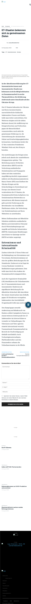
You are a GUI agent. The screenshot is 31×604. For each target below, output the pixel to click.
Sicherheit (7, 26)
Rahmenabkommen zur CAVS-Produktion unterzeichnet (14, 487)
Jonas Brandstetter (14, 42)
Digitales (4, 445)
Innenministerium (12, 52)
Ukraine (19, 52)
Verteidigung (4, 465)
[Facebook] (15, 410)
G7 (6, 52)
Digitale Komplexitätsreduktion (22, 354)
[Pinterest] (15, 418)
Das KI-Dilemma (6, 447)
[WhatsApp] (15, 422)
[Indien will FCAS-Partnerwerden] (15, 476)
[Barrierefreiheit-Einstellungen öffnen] (28, 305)
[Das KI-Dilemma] (15, 457)
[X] (15, 414)
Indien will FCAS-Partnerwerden (11, 467)
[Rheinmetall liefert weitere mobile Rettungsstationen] (15, 518)
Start (3, 26)
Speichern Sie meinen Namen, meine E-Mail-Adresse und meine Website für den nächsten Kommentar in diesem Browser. (15, 397)
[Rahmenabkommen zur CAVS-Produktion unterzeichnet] (15, 497)
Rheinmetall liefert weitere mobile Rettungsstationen (12, 508)
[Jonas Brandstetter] (4, 42)
